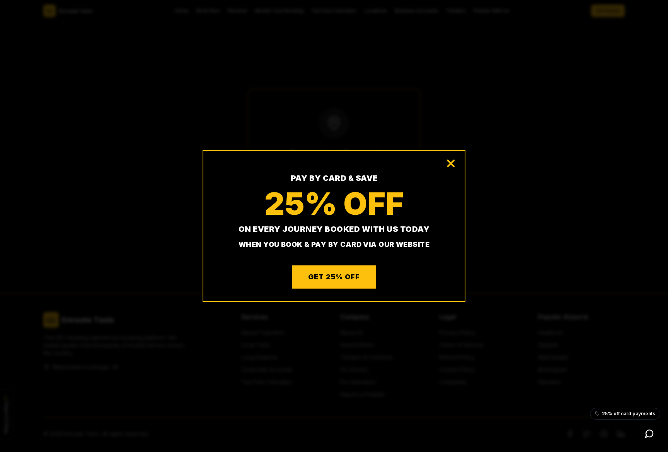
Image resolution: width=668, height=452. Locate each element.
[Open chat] (649, 433)
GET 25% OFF (334, 277)
